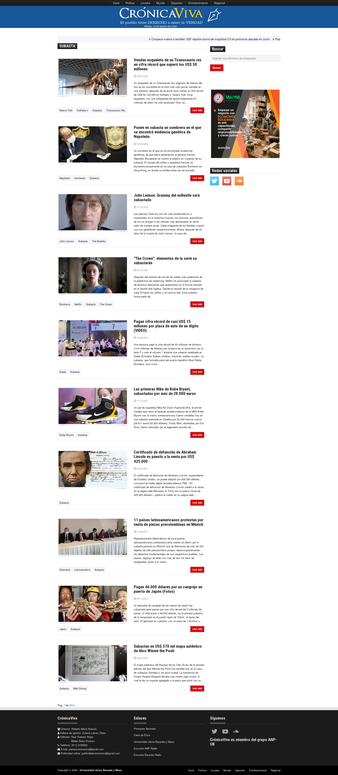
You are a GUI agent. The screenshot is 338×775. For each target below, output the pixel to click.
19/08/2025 (142, 144)
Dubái (62, 372)
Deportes (176, 3)
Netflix (78, 304)
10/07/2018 (142, 658)
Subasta (97, 110)
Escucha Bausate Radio (147, 755)
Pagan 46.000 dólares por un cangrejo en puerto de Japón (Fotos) (168, 589)
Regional (219, 3)
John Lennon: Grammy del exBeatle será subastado (167, 197)
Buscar (217, 67)
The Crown (106, 304)
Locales (145, 3)
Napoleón (64, 178)
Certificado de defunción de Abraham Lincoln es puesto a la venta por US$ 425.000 (165, 456)
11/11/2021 (142, 401)
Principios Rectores (145, 728)
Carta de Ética (142, 735)
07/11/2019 (142, 598)
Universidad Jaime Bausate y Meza (154, 742)
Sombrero (79, 178)
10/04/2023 (142, 338)
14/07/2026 (142, 76)
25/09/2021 (142, 468)
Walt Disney (80, 688)
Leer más (197, 110)
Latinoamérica (82, 569)
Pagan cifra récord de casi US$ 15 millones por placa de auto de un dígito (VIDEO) (166, 326)
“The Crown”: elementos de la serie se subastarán (165, 260)
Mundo (160, 3)
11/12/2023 (142, 207)
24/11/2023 (142, 270)
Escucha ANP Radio (145, 748)
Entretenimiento (198, 3)
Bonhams (64, 304)
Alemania (64, 569)
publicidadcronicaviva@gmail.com (101, 753)
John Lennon (66, 241)
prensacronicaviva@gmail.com (86, 749)
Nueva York (66, 110)
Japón (62, 629)
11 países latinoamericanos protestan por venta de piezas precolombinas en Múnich (168, 522)
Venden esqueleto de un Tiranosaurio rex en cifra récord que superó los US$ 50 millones (167, 64)
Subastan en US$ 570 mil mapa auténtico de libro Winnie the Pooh (168, 648)
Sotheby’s (82, 110)
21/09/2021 (142, 531)
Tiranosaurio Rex (115, 110)
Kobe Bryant (66, 435)
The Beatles (99, 241)
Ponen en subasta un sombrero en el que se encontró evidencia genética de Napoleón (167, 132)
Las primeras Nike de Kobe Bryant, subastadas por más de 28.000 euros (165, 391)
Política (130, 3)
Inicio (116, 3)
